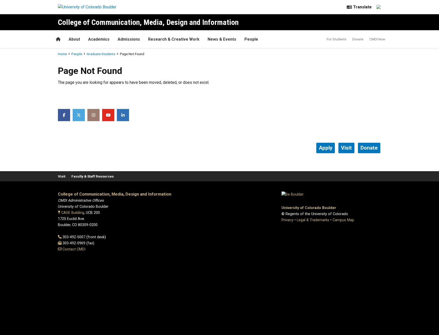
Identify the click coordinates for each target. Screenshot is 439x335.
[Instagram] (93, 115)
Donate (357, 39)
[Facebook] (64, 115)
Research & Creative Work (173, 39)
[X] (79, 115)
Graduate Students (101, 54)
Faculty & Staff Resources (92, 176)
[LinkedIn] (123, 115)
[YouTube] (108, 115)
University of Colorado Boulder (308, 208)
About (74, 39)
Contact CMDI (73, 249)
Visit (61, 176)
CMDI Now (377, 39)
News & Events (222, 39)
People (251, 39)
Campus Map (343, 220)
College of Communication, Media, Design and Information (148, 22)
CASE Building (72, 213)
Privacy (287, 220)
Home (62, 54)
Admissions (129, 39)
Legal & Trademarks (313, 220)
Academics (98, 39)
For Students (336, 39)
